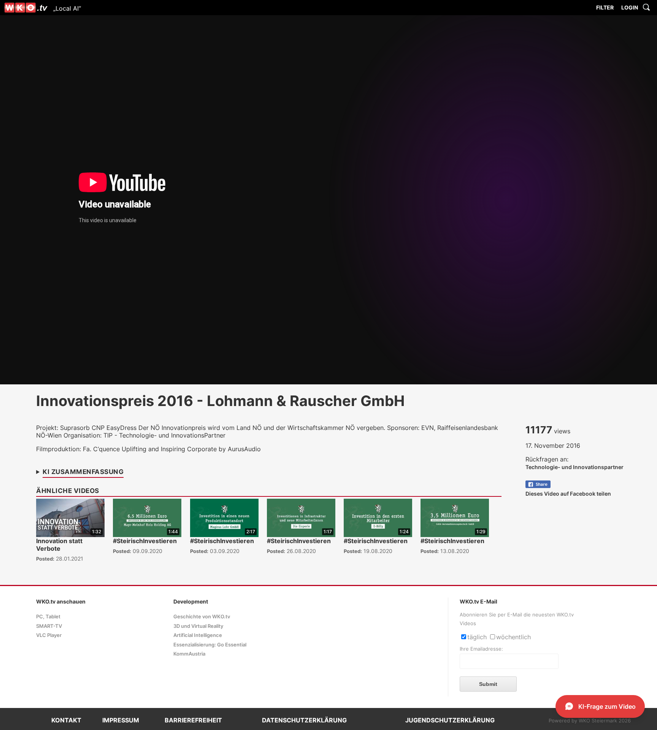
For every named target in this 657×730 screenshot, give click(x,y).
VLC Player (49, 635)
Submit (488, 684)
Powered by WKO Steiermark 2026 (590, 721)
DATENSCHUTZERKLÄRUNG (304, 720)
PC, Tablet (48, 616)
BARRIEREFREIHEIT (193, 720)
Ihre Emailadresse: (481, 649)
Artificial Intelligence (197, 635)
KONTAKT (66, 720)
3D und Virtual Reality (198, 626)
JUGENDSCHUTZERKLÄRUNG (450, 720)
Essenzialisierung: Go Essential (209, 645)
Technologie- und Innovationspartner (574, 467)
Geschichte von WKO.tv (201, 616)
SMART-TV (49, 626)
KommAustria (189, 654)
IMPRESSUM (120, 720)
